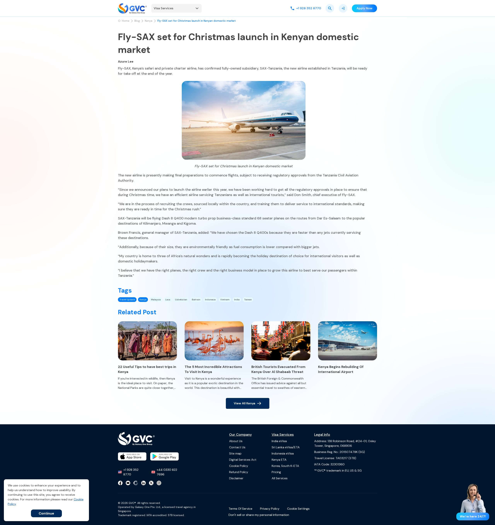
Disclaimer (236, 478)
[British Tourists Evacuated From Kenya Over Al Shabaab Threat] (280, 340)
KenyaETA (279, 460)
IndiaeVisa (279, 441)
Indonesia (210, 299)
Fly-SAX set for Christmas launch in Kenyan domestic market (196, 20)
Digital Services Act (242, 460)
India (237, 299)
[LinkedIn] (143, 483)
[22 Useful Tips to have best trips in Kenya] (147, 340)
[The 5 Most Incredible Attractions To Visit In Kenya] (214, 340)
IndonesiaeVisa (283, 453)
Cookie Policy (238, 466)
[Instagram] (159, 483)
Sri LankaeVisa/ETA (286, 447)
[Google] (135, 483)
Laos (167, 299)
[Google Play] (164, 456)
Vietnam (225, 299)
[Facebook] (120, 483)
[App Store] (132, 456)
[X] (151, 483)
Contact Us (237, 447)
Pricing (276, 472)
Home (125, 20)
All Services (280, 478)
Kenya (148, 20)
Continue (46, 513)
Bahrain (196, 299)
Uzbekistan (181, 299)
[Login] (343, 8)
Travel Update (127, 299)
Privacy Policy (269, 509)
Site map (235, 453)
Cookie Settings (298, 509)
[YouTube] (128, 483)
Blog (137, 20)
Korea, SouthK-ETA (285, 466)
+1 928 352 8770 (130, 472)
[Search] (330, 8)
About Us (235, 441)
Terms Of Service (240, 509)
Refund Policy (238, 472)
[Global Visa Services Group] (132, 8)
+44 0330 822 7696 (167, 472)
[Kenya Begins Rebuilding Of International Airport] (347, 340)
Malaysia (156, 299)
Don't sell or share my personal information (259, 515)
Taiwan (248, 299)
